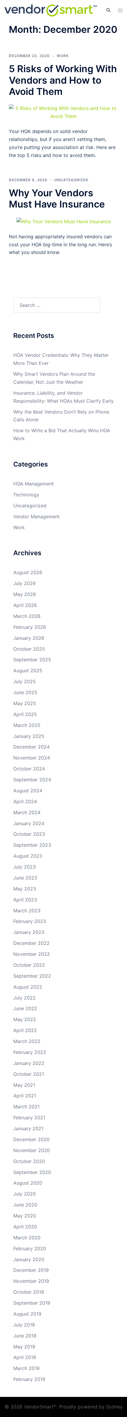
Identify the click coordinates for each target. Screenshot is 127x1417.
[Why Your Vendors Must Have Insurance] (64, 221)
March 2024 (26, 812)
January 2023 (28, 932)
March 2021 (26, 1107)
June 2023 (25, 878)
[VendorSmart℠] (50, 10)
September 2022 (32, 976)
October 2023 (29, 834)
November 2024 (31, 758)
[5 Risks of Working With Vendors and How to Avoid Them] (63, 112)
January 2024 (28, 823)
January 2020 (28, 1259)
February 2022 (29, 1052)
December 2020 (31, 1139)
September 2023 (32, 845)
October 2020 (29, 1161)
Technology (26, 495)
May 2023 (24, 889)
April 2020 (25, 1227)
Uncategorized (71, 180)
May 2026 (24, 594)
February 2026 (29, 627)
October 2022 (29, 965)
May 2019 (24, 1347)
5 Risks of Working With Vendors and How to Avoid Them (63, 80)
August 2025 (27, 670)
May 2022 (24, 1019)
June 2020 (25, 1205)
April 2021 (24, 1096)
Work (63, 56)
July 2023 (24, 867)
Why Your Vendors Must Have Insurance (57, 198)
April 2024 (25, 801)
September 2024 (32, 780)
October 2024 (29, 769)
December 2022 (31, 943)
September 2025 (32, 660)
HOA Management (33, 484)
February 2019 (29, 1379)
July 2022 (24, 998)
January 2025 (28, 736)
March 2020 (26, 1238)
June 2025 (25, 692)
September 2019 (31, 1303)
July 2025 (24, 681)
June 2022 (25, 1008)
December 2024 (31, 747)
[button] (108, 10)
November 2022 (31, 954)
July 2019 (24, 1325)
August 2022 (27, 987)
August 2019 (27, 1314)
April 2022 (25, 1030)
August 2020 (27, 1183)
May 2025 (24, 703)
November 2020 (31, 1150)
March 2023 (26, 911)
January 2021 (28, 1128)
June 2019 (24, 1336)
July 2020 (24, 1194)
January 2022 (28, 1063)
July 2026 (24, 583)
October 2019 (28, 1292)
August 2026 (27, 572)
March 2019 (26, 1368)
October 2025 (29, 649)
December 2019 (31, 1270)
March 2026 (26, 616)
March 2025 (26, 725)
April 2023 (25, 900)
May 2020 (24, 1216)
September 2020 (32, 1172)
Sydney (114, 1407)
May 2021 (24, 1085)
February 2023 (29, 921)
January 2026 (28, 638)
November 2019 (31, 1281)
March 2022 (26, 1041)
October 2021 (28, 1074)
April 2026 (25, 605)
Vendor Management (36, 516)
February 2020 (29, 1248)
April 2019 (24, 1357)
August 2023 (27, 856)
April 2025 (25, 714)
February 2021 (29, 1117)
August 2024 (27, 790)
